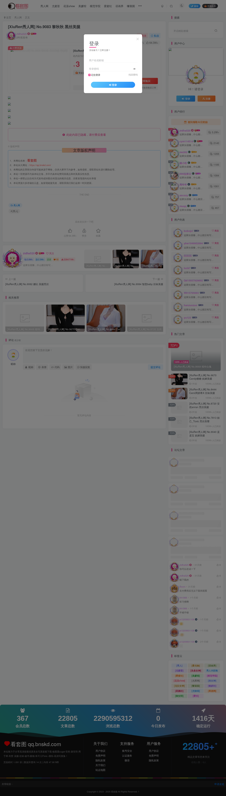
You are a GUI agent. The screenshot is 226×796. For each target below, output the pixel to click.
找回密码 (133, 74)
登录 (114, 85)
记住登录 (95, 74)
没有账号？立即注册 (98, 49)
